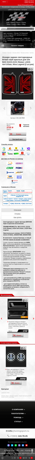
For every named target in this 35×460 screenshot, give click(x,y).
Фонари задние (25, 52)
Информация (2, 458)
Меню (4, 1)
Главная (4, 52)
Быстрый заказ (18, 139)
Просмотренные (18, 458)
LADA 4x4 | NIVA (5, 392)
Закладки (12, 458)
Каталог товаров (17, 45)
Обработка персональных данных (25, 453)
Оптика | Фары (16, 52)
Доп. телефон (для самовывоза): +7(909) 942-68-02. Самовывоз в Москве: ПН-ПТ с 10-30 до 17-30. (17, 40)
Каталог (9, 52)
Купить (18, 134)
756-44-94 (29, 2)
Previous (4, 108)
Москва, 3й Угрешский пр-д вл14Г (25, 5)
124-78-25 (29, 1)
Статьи (17, 421)
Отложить (32, 69)
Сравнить (29, 69)
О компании (17, 409)
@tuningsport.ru (18, 431)
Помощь (17, 417)
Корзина (29, 458)
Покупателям (17, 413)
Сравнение (24, 458)
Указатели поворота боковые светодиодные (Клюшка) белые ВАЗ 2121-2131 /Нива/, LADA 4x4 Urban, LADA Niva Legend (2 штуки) (18, 324)
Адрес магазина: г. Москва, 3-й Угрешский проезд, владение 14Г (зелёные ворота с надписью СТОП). (15, 34)
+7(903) (19, 436)
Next (31, 108)
